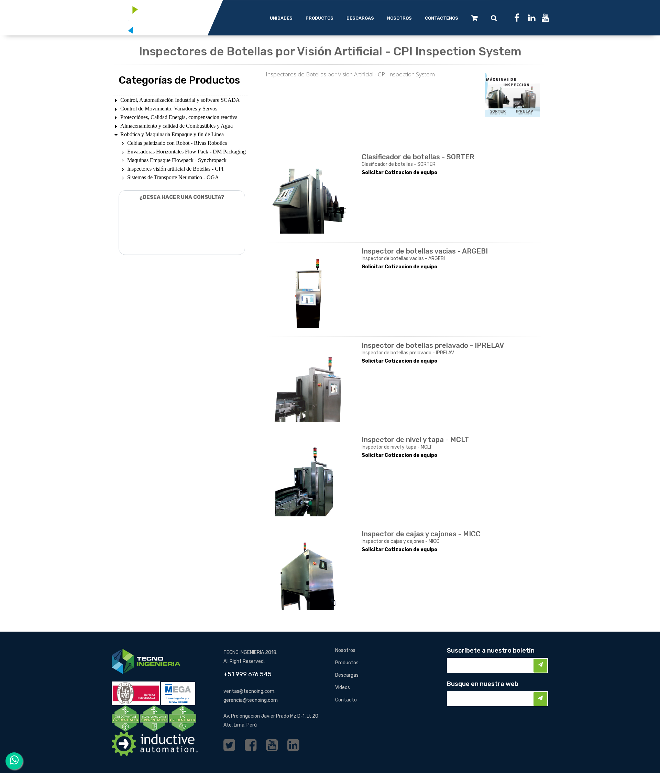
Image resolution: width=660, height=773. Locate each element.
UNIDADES (281, 18)
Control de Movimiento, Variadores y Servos (168, 108)
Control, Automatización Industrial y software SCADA (180, 100)
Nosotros (345, 650)
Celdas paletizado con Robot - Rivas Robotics (177, 143)
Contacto (346, 700)
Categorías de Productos (179, 80)
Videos (342, 687)
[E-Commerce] (474, 18)
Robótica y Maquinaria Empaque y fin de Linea (172, 134)
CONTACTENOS (441, 18)
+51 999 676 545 (247, 674)
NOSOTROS (399, 18)
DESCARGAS (360, 18)
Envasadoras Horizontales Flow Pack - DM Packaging (186, 151)
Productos (347, 663)
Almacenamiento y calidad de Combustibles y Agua (176, 126)
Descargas (347, 675)
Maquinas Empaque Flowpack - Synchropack (177, 160)
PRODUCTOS (319, 18)
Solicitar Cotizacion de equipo (399, 172)
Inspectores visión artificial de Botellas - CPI (175, 169)
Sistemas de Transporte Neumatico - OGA (173, 177)
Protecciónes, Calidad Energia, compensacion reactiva (179, 117)
